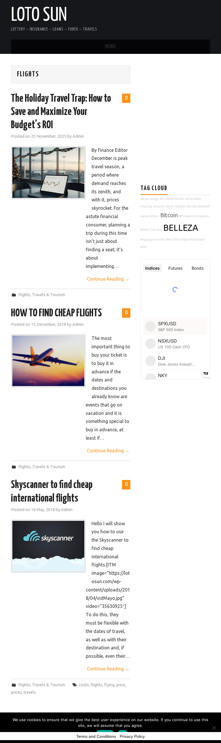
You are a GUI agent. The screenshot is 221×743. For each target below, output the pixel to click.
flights (24, 294)
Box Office (173, 239)
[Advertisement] (180, 106)
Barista (192, 206)
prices (16, 692)
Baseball (204, 206)
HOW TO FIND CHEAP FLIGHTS (56, 313)
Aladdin (180, 206)
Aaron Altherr (149, 216)
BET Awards (187, 216)
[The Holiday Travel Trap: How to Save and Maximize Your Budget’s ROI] (48, 173)
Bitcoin (169, 215)
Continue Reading (108, 278)
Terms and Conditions (96, 736)
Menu (110, 46)
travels (30, 692)
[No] (214, 728)
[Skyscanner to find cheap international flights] (48, 546)
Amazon (158, 206)
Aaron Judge (149, 199)
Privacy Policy (132, 736)
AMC (143, 247)
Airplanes (202, 216)
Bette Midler (175, 199)
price (120, 684)
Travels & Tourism (48, 294)
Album (169, 206)
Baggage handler (152, 239)
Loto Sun (39, 15)
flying (109, 684)
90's (162, 199)
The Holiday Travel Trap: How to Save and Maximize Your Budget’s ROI (61, 112)
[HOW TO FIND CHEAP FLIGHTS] (48, 361)
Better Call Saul (151, 229)
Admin (78, 136)
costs (84, 684)
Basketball (197, 239)
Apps (185, 239)
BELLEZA (180, 227)
